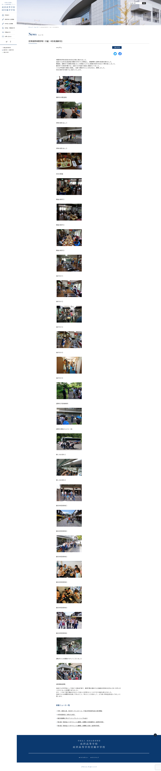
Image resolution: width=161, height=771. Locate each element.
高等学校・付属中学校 (8, 50)
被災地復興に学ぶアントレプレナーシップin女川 (72, 718)
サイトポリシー (84, 757)
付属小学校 (6, 52)
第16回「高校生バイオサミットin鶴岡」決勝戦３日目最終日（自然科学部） (80, 722)
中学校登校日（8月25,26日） (66, 715)
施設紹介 (4, 39)
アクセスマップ (5, 43)
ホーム (30, 27)
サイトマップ (95, 757)
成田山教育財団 (7, 47)
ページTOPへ (155, 735)
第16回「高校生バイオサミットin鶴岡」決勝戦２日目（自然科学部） (78, 726)
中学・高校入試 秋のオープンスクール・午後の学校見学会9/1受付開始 (79, 711)
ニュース (36, 27)
